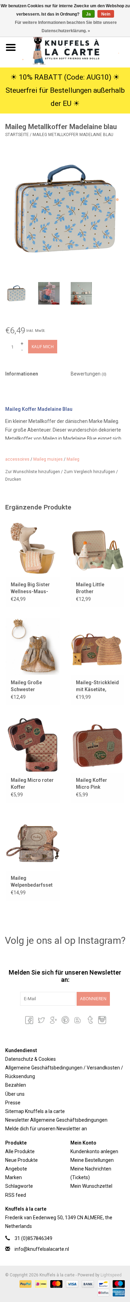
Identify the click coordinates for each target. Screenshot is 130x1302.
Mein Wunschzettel (91, 1186)
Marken (13, 1177)
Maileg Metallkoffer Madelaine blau (73, 134)
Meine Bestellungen (92, 1160)
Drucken (13, 479)
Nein (105, 14)
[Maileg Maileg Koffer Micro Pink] (97, 744)
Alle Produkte (20, 1151)
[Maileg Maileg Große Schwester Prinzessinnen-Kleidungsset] (32, 646)
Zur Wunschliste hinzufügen (33, 471)
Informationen (21, 374)
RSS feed (15, 1195)
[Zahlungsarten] (25, 1283)
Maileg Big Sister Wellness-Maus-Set (30, 588)
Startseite (17, 134)
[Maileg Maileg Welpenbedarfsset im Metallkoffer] (32, 841)
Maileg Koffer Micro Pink (91, 783)
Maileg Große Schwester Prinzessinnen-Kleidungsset (28, 686)
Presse (12, 1102)
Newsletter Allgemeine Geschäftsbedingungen (56, 1120)
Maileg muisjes (48, 459)
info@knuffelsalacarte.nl (42, 1249)
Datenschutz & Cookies (30, 1059)
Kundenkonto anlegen (94, 1151)
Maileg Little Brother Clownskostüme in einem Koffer (97, 588)
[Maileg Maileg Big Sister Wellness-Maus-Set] (32, 548)
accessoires (17, 459)
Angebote (16, 1169)
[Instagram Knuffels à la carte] (101, 1019)
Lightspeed (111, 1275)
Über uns (15, 1094)
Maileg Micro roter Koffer (32, 783)
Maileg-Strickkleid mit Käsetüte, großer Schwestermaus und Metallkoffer (97, 686)
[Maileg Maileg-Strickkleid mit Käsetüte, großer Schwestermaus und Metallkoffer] (97, 646)
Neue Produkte (21, 1160)
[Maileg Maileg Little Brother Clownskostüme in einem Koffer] (97, 548)
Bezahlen (15, 1085)
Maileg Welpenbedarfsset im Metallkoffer (32, 881)
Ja (88, 14)
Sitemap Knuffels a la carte (35, 1111)
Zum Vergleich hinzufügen (90, 471)
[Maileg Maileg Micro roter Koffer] (32, 744)
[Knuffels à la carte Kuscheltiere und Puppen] (76, 47)
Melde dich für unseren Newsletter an (46, 1128)
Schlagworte (19, 1186)
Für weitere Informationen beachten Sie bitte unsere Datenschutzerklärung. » (66, 26)
